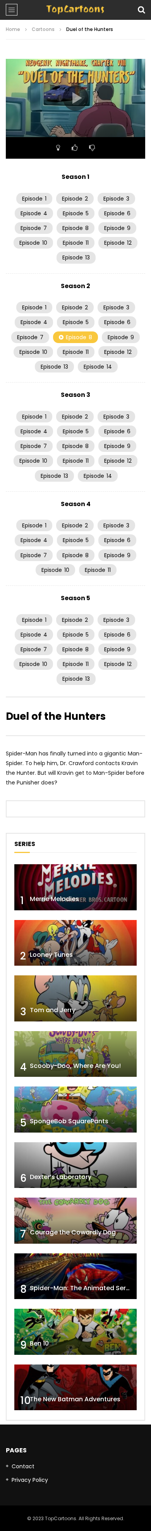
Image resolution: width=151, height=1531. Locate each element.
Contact (23, 1466)
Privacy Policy (30, 1480)
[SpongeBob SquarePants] (75, 1109)
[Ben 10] (75, 1332)
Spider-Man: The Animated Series (82, 1288)
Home (13, 29)
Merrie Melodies (54, 898)
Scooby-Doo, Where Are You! (75, 1065)
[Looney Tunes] (75, 943)
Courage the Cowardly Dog (73, 1232)
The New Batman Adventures (75, 1399)
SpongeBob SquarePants (69, 1121)
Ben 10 (39, 1343)
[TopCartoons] (75, 9)
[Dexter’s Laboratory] (75, 1165)
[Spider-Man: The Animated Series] (75, 1276)
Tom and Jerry (53, 1010)
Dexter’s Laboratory (60, 1176)
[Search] (141, 9)
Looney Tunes (51, 954)
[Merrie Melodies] (75, 887)
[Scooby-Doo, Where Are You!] (75, 1054)
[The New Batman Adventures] (75, 1388)
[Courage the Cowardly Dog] (75, 1221)
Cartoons (43, 29)
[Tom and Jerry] (75, 998)
